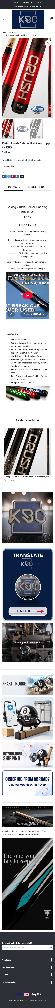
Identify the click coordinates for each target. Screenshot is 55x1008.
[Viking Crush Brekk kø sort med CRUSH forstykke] (27, 462)
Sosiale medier (9, 992)
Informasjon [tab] (13, 197)
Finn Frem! (7, 970)
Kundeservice (8, 977)
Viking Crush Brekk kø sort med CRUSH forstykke (26, 487)
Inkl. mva (26, 2)
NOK (37, 2)
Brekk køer (13, 42)
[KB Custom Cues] (31, 23)
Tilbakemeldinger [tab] (35, 197)
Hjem (4, 42)
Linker (5, 985)
